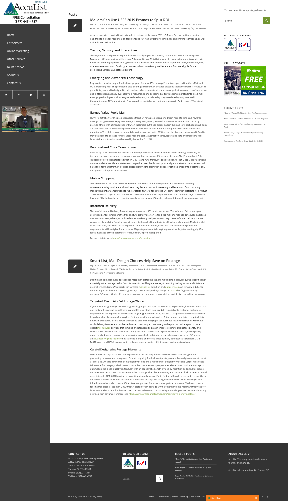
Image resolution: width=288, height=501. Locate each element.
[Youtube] (44, 94)
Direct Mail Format (177, 24)
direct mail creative (148, 265)
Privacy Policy (96, 496)
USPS (158, 28)
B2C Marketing (131, 24)
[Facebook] (18, 94)
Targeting (196, 269)
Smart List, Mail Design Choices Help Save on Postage (135, 260)
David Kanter (200, 28)
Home (242, 10)
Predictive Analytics (142, 269)
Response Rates (167, 269)
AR (109, 24)
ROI (153, 28)
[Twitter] (6, 94)
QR (149, 28)
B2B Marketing (117, 24)
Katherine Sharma (116, 273)
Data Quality (123, 265)
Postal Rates (127, 28)
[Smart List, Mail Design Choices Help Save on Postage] (75, 266)
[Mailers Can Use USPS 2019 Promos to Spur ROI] (75, 25)
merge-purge (103, 327)
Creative (153, 24)
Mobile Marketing (108, 28)
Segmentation (185, 269)
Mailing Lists (195, 265)
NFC (119, 28)
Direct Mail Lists (183, 265)
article (174, 290)
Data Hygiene (111, 265)
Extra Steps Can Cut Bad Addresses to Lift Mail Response (246, 118)
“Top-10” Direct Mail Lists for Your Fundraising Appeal (245, 113)
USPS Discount (168, 28)
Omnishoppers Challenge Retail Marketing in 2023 (243, 141)
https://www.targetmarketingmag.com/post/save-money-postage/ (162, 393)
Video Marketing (182, 28)
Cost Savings (143, 24)
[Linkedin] (31, 94)
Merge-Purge (110, 269)
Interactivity (191, 24)
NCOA (119, 269)
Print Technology (140, 28)
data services (172, 286)
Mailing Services (97, 269)
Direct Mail (163, 24)
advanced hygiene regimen (107, 338)
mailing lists (144, 286)
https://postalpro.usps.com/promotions (132, 237)
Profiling (155, 269)
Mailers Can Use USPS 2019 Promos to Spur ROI (129, 20)
